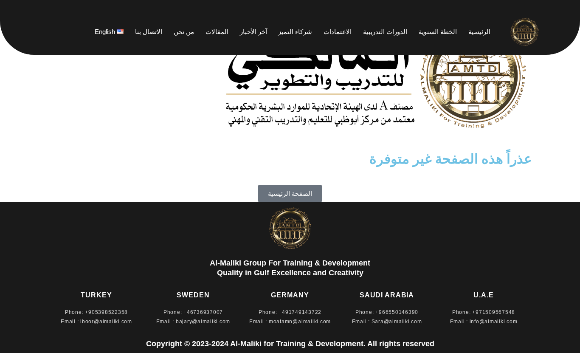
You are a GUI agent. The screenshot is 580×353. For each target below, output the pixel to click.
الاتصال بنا (148, 31)
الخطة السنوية (438, 31)
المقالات (217, 31)
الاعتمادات (338, 31)
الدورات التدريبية (385, 31)
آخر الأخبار (253, 31)
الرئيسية (479, 31)
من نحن (184, 31)
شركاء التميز (295, 31)
